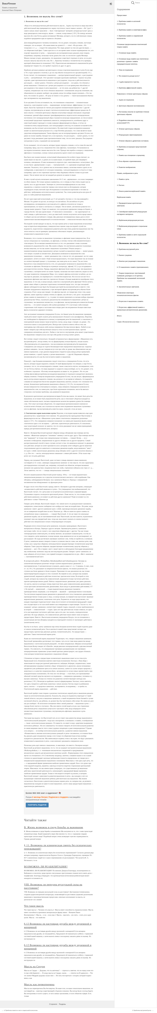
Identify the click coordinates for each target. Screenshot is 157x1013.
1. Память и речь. (123, 179)
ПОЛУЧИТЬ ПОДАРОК (37, 805)
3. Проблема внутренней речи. (128, 249)
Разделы (62, 1004)
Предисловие (122, 15)
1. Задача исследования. (125, 100)
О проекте (53, 1004)
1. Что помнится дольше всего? (128, 76)
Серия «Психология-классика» (128, 322)
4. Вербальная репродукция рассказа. (130, 220)
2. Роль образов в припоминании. (129, 161)
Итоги (119, 316)
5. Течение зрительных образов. (128, 129)
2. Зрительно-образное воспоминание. (131, 106)
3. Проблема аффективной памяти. (129, 88)
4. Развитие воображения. (126, 167)
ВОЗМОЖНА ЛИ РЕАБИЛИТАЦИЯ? (46, 866)
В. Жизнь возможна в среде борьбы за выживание (53, 827)
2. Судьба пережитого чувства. (128, 82)
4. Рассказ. (121, 185)
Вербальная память (124, 197)
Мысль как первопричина (39, 984)
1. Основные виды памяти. (127, 53)
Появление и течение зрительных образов (132, 94)
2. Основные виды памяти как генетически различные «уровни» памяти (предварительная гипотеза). (133, 61)
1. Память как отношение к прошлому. (131, 155)
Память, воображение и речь (127, 173)
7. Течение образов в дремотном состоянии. (133, 141)
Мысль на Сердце (34, 966)
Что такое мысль (34, 905)
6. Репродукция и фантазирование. (129, 135)
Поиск (135, 3)
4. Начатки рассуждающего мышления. (131, 261)
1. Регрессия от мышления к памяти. (130, 301)
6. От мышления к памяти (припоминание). (133, 267)
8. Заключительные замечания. (128, 287)
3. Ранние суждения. (124, 255)
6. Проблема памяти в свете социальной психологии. (21, 1010)
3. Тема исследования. (125, 70)
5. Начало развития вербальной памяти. (131, 191)
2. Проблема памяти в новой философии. (132, 30)
